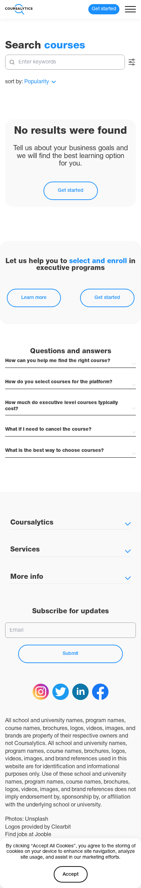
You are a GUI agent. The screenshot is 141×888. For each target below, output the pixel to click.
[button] (70, 361)
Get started (71, 190)
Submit (70, 653)
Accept (71, 874)
